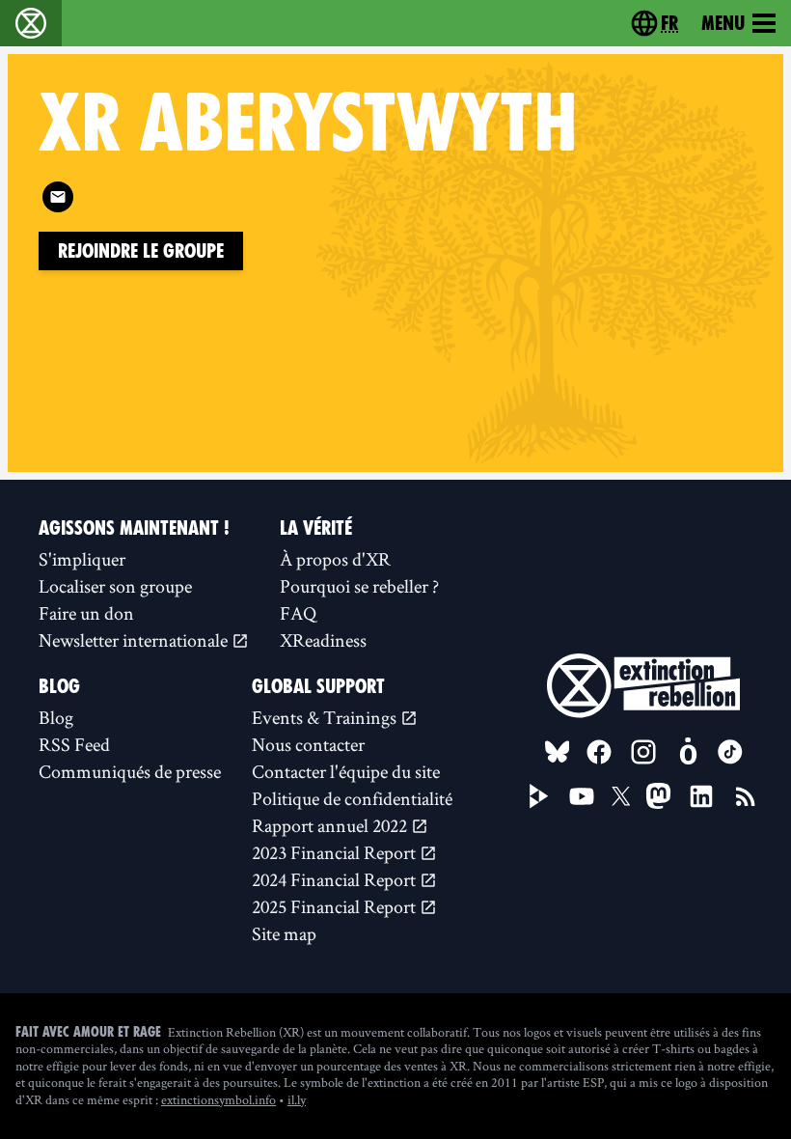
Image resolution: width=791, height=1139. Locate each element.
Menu (723, 23)
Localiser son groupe (115, 585)
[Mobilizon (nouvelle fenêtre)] (688, 752)
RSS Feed (74, 744)
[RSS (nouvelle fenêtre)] (745, 796)
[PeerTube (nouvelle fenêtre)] (539, 796)
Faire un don (86, 612)
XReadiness (323, 640)
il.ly (296, 1099)
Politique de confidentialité (352, 798)
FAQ (298, 612)
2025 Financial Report (336, 906)
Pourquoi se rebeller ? (359, 585)
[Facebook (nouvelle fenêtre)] (599, 752)
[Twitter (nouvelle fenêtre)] (621, 796)
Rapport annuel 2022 (331, 825)
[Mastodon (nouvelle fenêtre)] (658, 796)
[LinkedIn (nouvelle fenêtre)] (701, 796)
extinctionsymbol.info (218, 1099)
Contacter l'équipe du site (346, 771)
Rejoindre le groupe (141, 251)
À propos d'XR (335, 558)
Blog (56, 717)
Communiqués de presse (130, 771)
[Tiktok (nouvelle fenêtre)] (730, 752)
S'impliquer (82, 558)
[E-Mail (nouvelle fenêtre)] (57, 196)
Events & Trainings (326, 717)
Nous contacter (308, 744)
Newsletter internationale (135, 640)
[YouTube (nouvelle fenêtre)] (581, 796)
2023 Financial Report (336, 852)
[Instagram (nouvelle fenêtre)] (643, 752)
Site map (284, 933)
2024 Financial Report (336, 879)
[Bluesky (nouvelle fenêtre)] (557, 752)
